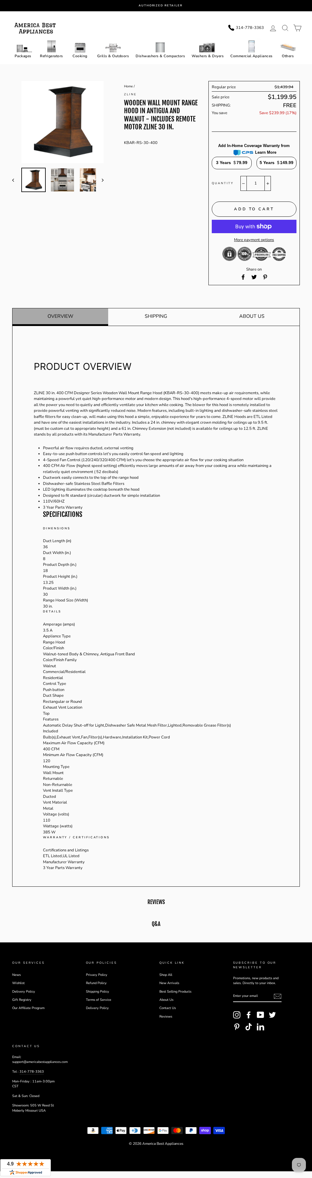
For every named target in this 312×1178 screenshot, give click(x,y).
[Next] (100, 180)
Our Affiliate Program (28, 1008)
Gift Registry (21, 999)
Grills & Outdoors (113, 56)
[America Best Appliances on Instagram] (236, 1014)
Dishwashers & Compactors (160, 56)
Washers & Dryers (208, 56)
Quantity (223, 183)
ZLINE (130, 94)
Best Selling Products (175, 991)
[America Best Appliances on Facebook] (248, 1014)
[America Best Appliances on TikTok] (248, 1026)
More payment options (254, 240)
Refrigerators (51, 56)
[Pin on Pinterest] (265, 277)
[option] (161, 5)
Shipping (156, 316)
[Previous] (16, 180)
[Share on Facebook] (243, 277)
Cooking (80, 56)
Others (288, 56)
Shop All (165, 975)
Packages (23, 56)
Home (128, 86)
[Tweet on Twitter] (254, 277)
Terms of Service (98, 999)
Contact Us (167, 1008)
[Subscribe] (278, 996)
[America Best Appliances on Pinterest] (236, 1026)
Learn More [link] (265, 152)
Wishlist (18, 983)
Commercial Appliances (251, 56)
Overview (60, 316)
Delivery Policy (23, 991)
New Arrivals (169, 983)
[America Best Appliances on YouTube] (260, 1014)
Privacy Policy (96, 975)
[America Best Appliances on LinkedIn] (260, 1026)
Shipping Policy (97, 991)
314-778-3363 (32, 1071)
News (16, 975)
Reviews (165, 1016)
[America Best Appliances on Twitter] (272, 1014)
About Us (251, 316)
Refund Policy (96, 983)
